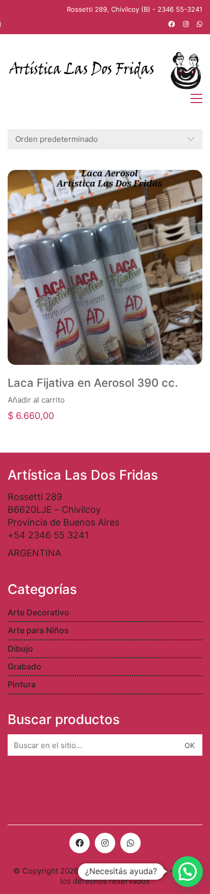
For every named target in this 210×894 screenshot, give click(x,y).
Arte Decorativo (38, 612)
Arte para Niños (38, 630)
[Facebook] (79, 843)
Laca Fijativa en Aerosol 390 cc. (93, 383)
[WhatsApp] (130, 843)
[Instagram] (105, 843)
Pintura (22, 684)
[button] (187, 871)
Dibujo (20, 648)
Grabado (24, 666)
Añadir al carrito (36, 400)
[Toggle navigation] (196, 98)
